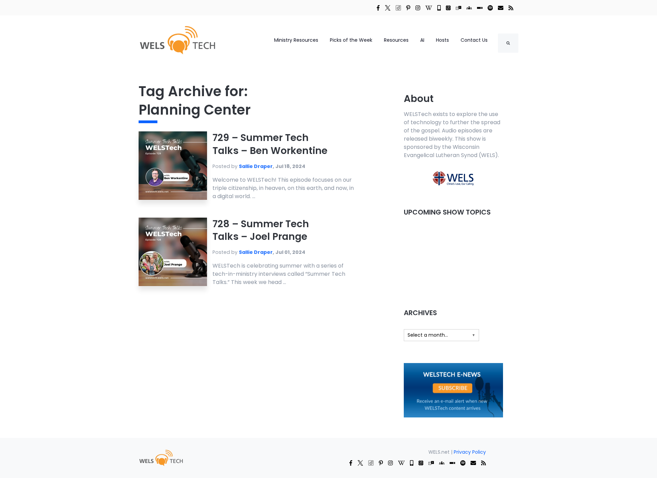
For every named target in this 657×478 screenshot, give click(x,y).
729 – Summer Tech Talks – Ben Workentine (269, 144)
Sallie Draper (256, 166)
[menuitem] (161, 458)
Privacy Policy (470, 452)
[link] (378, 7)
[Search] (508, 43)
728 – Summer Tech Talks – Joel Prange (260, 230)
